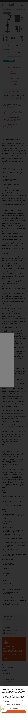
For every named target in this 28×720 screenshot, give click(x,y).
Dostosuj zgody (14, 708)
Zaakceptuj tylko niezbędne (14, 704)
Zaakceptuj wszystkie (14, 712)
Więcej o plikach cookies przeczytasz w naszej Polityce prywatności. (12, 700)
